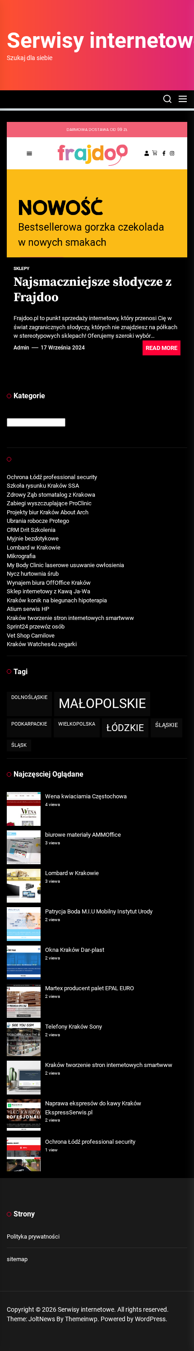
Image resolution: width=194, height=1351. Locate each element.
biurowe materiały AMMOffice (83, 834)
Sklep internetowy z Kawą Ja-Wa (48, 591)
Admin (21, 348)
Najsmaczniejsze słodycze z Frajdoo (92, 289)
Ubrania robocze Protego (38, 520)
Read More (161, 348)
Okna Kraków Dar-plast (74, 949)
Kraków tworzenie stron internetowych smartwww (70, 618)
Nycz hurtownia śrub (33, 573)
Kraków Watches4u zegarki (42, 644)
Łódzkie (125, 727)
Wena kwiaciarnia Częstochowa (86, 796)
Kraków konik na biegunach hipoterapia (57, 600)
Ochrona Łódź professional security (52, 477)
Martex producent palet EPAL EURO (89, 988)
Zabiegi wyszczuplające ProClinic (49, 503)
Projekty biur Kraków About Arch (47, 512)
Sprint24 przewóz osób (36, 626)
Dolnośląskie (29, 697)
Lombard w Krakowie (33, 547)
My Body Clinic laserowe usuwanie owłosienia (65, 565)
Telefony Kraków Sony (73, 1026)
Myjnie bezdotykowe (33, 538)
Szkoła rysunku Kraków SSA (43, 485)
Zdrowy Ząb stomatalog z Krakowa (51, 494)
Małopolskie (102, 703)
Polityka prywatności (33, 1236)
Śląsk (19, 745)
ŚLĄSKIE (166, 725)
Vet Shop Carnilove (31, 635)
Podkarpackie (29, 724)
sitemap (17, 1259)
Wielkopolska (76, 724)
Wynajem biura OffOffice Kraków (49, 582)
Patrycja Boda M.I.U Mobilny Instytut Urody (98, 911)
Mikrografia (21, 556)
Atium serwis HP (28, 609)
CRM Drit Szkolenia (31, 529)
